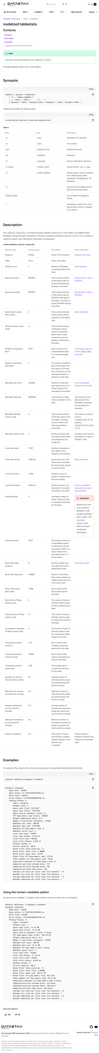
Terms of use (49, 1033)
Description (9, 38)
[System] (95, 4)
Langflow (39, 12)
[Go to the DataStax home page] (11, 1027)
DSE (63, 12)
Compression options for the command (83, 351)
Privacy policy (36, 1033)
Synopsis (8, 35)
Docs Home (10, 12)
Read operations (81, 460)
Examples (8, 42)
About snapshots (81, 312)
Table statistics (81, 267)
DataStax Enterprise (11, 19)
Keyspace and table (82, 255)
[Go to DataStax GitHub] (91, 1026)
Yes (8, 1015)
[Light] (88, 4)
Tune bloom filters (82, 563)
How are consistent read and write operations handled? (83, 488)
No (17, 1015)
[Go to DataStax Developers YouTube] (96, 1026)
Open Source (78, 12)
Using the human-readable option (18, 46)
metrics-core (77, 236)
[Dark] (91, 4)
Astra (26, 12)
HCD (53, 12)
